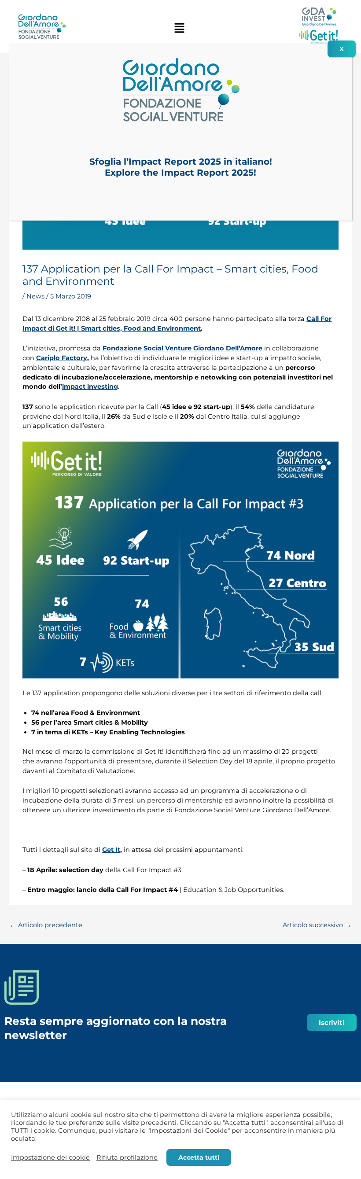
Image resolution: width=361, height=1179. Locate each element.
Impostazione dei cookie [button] (50, 1157)
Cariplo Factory (61, 358)
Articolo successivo (317, 925)
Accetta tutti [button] (198, 1157)
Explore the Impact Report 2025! (180, 172)
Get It (111, 850)
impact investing (90, 387)
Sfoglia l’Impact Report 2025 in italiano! (180, 161)
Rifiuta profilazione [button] (127, 1157)
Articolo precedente (46, 925)
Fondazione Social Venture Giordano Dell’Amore (182, 348)
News (35, 296)
